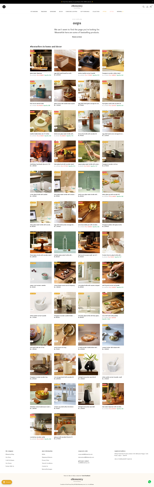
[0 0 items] (151, 7)
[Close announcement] (153, 2)
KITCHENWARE (34, 11)
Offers (105, 11)
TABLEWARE (44, 11)
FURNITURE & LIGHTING (71, 11)
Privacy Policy (71, 484)
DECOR (61, 11)
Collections (96, 11)
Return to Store (77, 37)
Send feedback (86, 475)
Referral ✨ (120, 11)
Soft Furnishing (84, 11)
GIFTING (112, 11)
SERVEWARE (53, 11)
